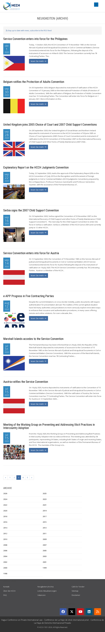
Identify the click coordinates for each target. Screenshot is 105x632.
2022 (5, 505)
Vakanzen (41, 595)
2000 (5, 568)
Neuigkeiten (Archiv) (45, 586)
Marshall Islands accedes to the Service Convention (33, 339)
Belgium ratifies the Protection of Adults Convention (33, 81)
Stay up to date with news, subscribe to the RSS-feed (29, 30)
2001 (44, 562)
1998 (5, 573)
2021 (44, 505)
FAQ (5, 595)
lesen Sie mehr (37, 61)
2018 (5, 516)
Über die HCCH (9, 591)
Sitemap (75, 591)
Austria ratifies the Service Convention (25, 381)
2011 (44, 533)
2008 (5, 545)
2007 (44, 545)
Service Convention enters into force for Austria (31, 253)
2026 (5, 493)
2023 (44, 499)
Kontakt (6, 586)
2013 (44, 528)
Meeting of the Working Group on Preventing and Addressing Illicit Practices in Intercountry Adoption (49, 426)
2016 (5, 522)
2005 (44, 550)
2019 (44, 510)
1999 (44, 568)
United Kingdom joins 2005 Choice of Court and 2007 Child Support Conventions (50, 124)
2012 (5, 533)
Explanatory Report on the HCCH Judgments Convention (36, 167)
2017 (44, 516)
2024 (5, 499)
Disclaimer (76, 595)
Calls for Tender (78, 586)
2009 (44, 539)
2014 (5, 528)
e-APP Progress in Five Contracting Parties (28, 296)
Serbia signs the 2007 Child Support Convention (31, 210)
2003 (44, 556)
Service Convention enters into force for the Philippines (35, 39)
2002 (5, 562)
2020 (5, 510)
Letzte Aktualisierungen (47, 591)
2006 (5, 550)
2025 (44, 493)
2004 (5, 556)
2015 (44, 522)
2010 (5, 539)
